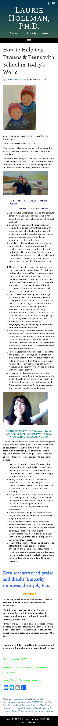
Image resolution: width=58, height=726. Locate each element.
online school (25, 705)
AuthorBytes (28, 722)
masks (15, 705)
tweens (49, 711)
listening (7, 705)
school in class (24, 708)
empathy (47, 702)
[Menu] (29, 40)
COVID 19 (36, 702)
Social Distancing (19, 711)
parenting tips (9, 708)
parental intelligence (42, 705)
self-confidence (39, 708)
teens (41, 711)
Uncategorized (19, 699)
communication (23, 702)
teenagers (33, 711)
